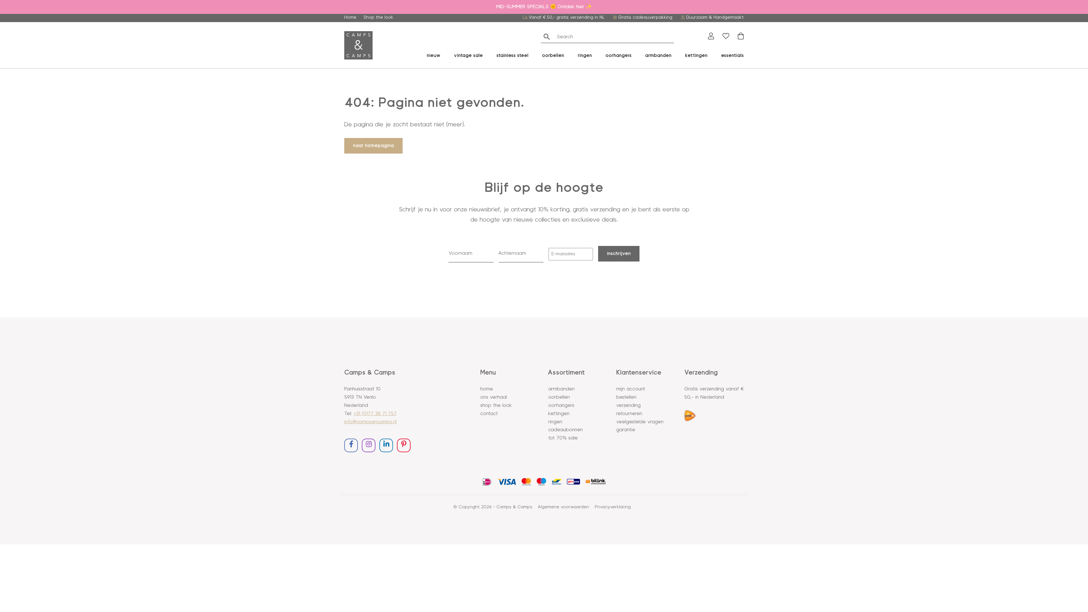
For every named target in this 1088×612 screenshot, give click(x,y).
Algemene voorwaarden (563, 507)
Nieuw (433, 55)
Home (350, 17)
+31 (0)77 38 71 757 (375, 413)
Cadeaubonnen (565, 429)
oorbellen (553, 55)
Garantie (625, 429)
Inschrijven (619, 253)
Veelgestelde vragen (640, 421)
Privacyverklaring (613, 507)
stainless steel (512, 55)
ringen (585, 55)
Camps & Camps (514, 507)
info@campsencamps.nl (370, 421)
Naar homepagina (373, 145)
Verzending (628, 405)
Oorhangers (561, 405)
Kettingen (559, 413)
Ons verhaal (493, 397)
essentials (732, 55)
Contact (489, 413)
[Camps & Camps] (358, 45)
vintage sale (468, 55)
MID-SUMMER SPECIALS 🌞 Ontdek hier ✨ (544, 6)
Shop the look (378, 17)
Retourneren (629, 413)
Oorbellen (559, 397)
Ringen (555, 421)
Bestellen (626, 397)
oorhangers (618, 55)
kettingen (696, 55)
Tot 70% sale (563, 438)
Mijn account (630, 389)
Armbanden (658, 55)
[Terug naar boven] (1077, 601)
